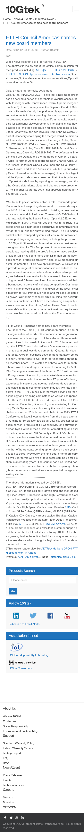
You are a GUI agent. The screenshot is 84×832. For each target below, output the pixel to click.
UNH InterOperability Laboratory (29, 655)
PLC (12, 74)
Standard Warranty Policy (18, 743)
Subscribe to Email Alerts (24, 624)
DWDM (50, 523)
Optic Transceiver (59, 74)
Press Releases (12, 775)
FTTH (53, 70)
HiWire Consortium (20, 668)
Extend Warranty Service (18, 748)
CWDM (60, 523)
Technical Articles (13, 785)
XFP (21, 523)
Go (13, 591)
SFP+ (68, 507)
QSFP (45, 70)
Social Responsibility (15, 726)
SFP (38, 70)
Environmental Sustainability (20, 731)
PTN (18, 74)
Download (9, 802)
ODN (25, 74)
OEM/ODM (9, 807)
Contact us (9, 721)
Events (7, 780)
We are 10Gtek (12, 716)
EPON (70, 70)
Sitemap (8, 797)
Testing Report (12, 753)
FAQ (5, 758)
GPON (62, 70)
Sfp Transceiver (38, 74)
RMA (6, 762)
